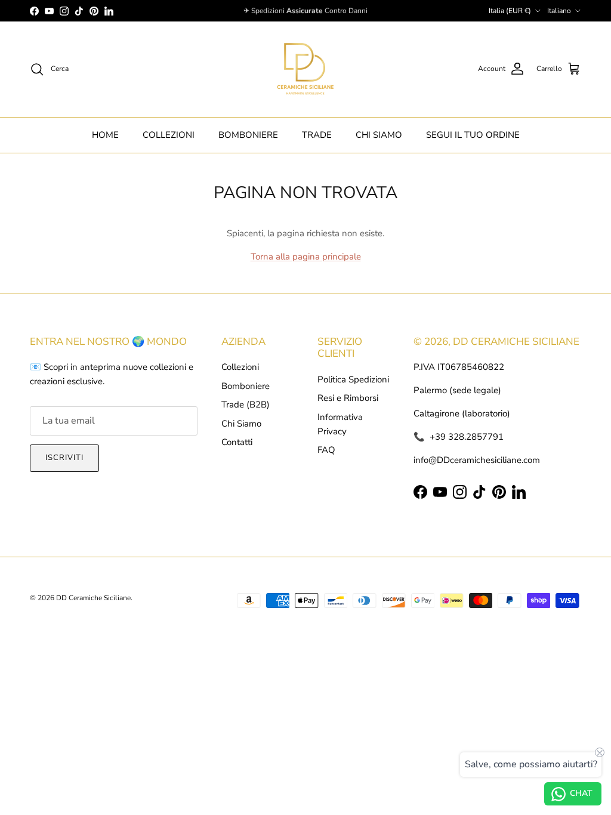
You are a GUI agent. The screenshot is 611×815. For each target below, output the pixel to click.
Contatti (236, 442)
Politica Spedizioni (353, 379)
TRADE (317, 135)
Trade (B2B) (245, 404)
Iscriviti (64, 457)
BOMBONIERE (248, 135)
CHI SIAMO (379, 135)
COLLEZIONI (169, 135)
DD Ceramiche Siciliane (93, 598)
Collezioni (240, 367)
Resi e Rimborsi (347, 398)
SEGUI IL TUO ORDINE (473, 135)
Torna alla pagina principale (306, 257)
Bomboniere (245, 386)
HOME (105, 135)
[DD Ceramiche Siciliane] (305, 69)
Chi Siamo (241, 424)
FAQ (326, 450)
